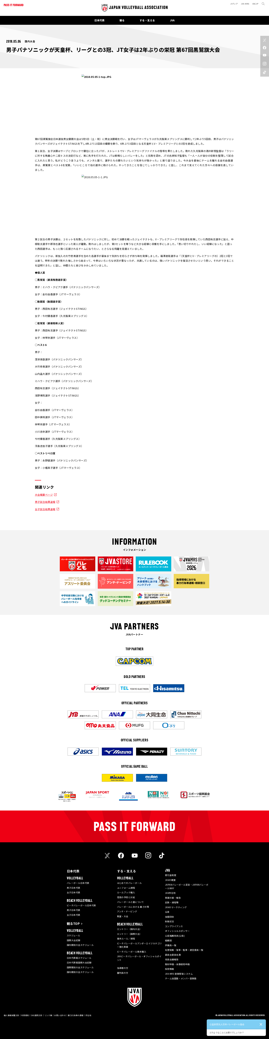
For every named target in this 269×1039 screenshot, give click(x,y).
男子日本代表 (73, 887)
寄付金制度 (170, 875)
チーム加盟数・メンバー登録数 (180, 978)
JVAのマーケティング (176, 907)
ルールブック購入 (126, 892)
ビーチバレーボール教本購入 (131, 951)
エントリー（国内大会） (129, 929)
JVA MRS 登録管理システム (179, 973)
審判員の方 (122, 972)
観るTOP (73, 923)
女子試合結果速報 (45, 509)
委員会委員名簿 (173, 954)
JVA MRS (245, 3)
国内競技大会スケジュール (80, 944)
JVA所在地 (170, 892)
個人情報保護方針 (11, 1015)
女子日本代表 (73, 892)
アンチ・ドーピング (127, 911)
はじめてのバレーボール (129, 882)
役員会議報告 (172, 959)
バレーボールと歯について (130, 901)
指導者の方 (122, 968)
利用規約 (25, 1015)
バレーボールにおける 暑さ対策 (133, 906)
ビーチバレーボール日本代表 (81, 905)
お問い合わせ (60, 1015)
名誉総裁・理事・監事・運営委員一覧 (184, 949)
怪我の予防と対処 (126, 897)
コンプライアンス (174, 926)
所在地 (88, 1015)
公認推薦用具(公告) (175, 935)
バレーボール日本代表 (78, 882)
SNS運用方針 (36, 1015)
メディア (234, 3)
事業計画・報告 (173, 897)
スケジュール (73, 935)
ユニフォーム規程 (126, 887)
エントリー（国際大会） (129, 933)
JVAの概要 (170, 880)
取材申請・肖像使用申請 (177, 964)
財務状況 (169, 921)
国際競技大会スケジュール (80, 967)
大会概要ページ (44, 495)
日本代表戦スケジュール (79, 957)
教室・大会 (122, 916)
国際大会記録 (73, 940)
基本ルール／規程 (126, 938)
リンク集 (48, 1015)
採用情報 (169, 968)
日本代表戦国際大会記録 (79, 962)
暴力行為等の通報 (75, 1015)
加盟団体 (169, 916)
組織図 (168, 940)
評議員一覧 (170, 945)
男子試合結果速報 (45, 502)
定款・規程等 (172, 902)
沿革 (167, 911)
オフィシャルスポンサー (177, 930)
